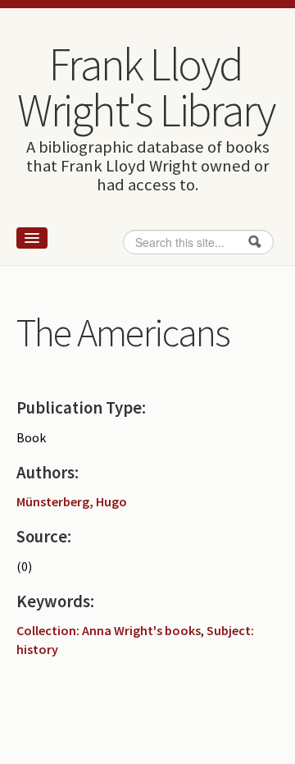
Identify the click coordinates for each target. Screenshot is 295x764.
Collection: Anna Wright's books (108, 630)
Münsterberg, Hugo (71, 501)
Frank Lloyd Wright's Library (146, 87)
